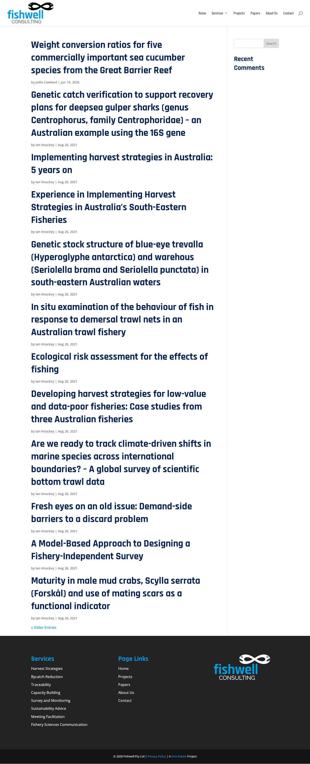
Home (202, 13)
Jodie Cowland (46, 82)
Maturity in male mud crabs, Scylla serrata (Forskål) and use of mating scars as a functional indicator (115, 594)
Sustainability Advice (48, 708)
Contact (288, 13)
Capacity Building (45, 692)
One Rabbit (179, 756)
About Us (272, 13)
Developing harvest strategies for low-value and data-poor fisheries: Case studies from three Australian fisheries (118, 407)
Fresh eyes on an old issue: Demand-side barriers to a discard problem (111, 512)
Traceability (41, 684)
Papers (255, 13)
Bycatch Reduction (47, 676)
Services (217, 13)
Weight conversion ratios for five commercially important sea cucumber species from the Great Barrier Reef (108, 58)
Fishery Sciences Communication (59, 724)
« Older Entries (44, 627)
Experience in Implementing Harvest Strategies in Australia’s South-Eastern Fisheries (108, 207)
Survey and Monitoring (50, 700)
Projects (239, 13)
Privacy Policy (157, 756)
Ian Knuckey (45, 145)
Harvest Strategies (47, 668)
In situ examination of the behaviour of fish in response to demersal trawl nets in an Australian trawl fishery (122, 320)
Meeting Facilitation (48, 716)
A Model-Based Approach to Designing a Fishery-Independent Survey (110, 550)
